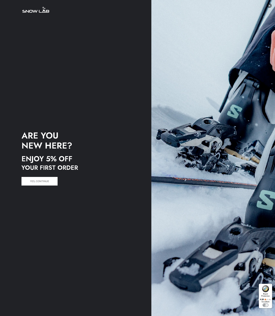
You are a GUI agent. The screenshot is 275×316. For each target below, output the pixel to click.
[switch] (265, 305)
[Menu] (270, 285)
